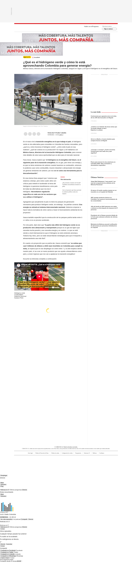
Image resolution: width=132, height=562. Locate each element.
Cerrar (3, 529)
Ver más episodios (6, 519)
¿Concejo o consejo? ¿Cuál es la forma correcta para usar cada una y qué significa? (103, 151)
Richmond (44, 463)
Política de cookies (55, 453)
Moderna (53, 463)
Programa (95, 26)
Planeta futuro (90, 460)
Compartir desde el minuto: (10, 561)
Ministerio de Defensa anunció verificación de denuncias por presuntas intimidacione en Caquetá (104, 225)
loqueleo (85, 463)
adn (92, 457)
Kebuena (97, 460)
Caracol (98, 457)
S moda (77, 463)
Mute (2, 482)
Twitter (30, 134)
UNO (57, 460)
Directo (24, 490)
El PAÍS (45, 457)
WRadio (66, 28)
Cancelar (9, 544)
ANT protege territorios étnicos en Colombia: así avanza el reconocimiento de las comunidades (104, 199)
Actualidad (37, 57)
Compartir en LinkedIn (8, 554)
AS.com (85, 457)
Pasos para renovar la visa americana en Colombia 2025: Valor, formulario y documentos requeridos (103, 163)
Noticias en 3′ (5, 490)
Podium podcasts (61, 463)
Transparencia (78, 453)
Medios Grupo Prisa (29, 463)
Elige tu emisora (108, 29)
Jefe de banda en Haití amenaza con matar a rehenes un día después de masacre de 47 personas (104, 208)
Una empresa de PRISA (29, 459)
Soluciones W (87, 453)
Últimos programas (16, 490)
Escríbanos (101, 453)
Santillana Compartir (71, 457)
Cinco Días (69, 460)
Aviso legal (30, 453)
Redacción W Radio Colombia (57, 133)
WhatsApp (38, 134)
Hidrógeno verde (19, 293)
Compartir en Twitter (7, 552)
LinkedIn (34, 134)
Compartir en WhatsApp (8, 556)
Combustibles (18, 294)
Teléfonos (95, 453)
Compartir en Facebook (8, 550)
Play (2, 486)
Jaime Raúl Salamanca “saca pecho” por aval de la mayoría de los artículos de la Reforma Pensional (103, 183)
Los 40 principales (52, 457)
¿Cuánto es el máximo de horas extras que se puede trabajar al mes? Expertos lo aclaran (104, 128)
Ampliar (79, 77)
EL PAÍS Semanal (82, 460)
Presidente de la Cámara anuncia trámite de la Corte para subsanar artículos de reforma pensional (104, 217)
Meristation (93, 463)
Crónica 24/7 (4, 512)
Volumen (3, 484)
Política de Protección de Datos (42, 453)
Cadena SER (80, 457)
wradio (62, 460)
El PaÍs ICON (69, 463)
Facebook (25, 134)
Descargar (3, 559)
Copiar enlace (5, 558)
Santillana (61, 457)
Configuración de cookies (67, 453)
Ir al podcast (17, 519)
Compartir (24, 519)
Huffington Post (47, 460)
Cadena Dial (76, 460)
